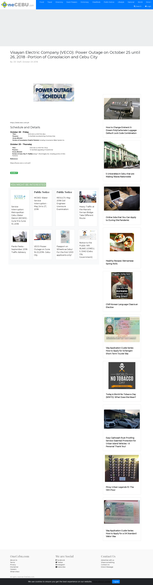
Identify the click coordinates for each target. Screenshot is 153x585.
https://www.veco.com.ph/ (20, 163)
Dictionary (85, 2)
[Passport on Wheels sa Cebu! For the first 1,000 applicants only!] (65, 237)
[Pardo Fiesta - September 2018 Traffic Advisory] (19, 237)
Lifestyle (121, 2)
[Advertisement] (76, 27)
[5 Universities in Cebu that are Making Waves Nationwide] (122, 155)
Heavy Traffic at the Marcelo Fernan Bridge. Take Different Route (86, 212)
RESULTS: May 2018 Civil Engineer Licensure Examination (63, 203)
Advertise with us (107, 560)
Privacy (13, 565)
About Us (13, 560)
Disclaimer (14, 567)
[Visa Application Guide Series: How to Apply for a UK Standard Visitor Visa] (122, 512)
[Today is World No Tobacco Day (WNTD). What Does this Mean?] (122, 375)
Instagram (61, 565)
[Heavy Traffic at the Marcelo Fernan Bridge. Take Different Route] (87, 197)
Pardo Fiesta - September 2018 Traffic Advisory (19, 249)
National (131, 2)
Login (149, 6)
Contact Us (105, 565)
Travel (49, 2)
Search (138, 6)
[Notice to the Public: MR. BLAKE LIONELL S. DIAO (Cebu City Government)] (87, 235)
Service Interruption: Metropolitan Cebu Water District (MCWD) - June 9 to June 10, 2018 (19, 215)
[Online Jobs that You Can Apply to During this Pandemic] (122, 198)
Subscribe (61, 567)
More (148, 2)
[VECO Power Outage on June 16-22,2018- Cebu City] (42, 237)
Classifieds (96, 2)
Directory (59, 2)
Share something (107, 562)
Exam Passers (72, 2)
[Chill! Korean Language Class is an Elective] (122, 285)
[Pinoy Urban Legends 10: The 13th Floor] (122, 468)
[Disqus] (53, 307)
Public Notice (109, 2)
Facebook (60, 560)
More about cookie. (102, 581)
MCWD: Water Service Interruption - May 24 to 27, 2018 (41, 203)
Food (42, 2)
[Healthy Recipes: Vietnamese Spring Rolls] (122, 242)
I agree (116, 582)
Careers (13, 569)
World (140, 2)
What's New (14, 572)
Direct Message (107, 567)
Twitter (60, 562)
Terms (12, 562)
